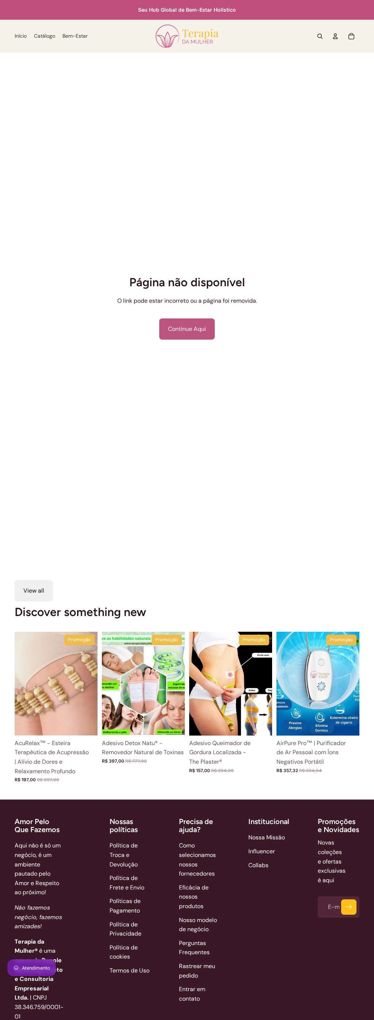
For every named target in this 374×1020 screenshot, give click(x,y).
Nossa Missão (266, 837)
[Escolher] (86, 724)
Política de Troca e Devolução (124, 855)
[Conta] (335, 36)
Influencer (261, 851)
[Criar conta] (348, 907)
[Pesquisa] (320, 36)
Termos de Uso (129, 970)
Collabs (258, 865)
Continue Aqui (187, 329)
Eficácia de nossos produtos (194, 897)
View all (33, 590)
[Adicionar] (173, 724)
